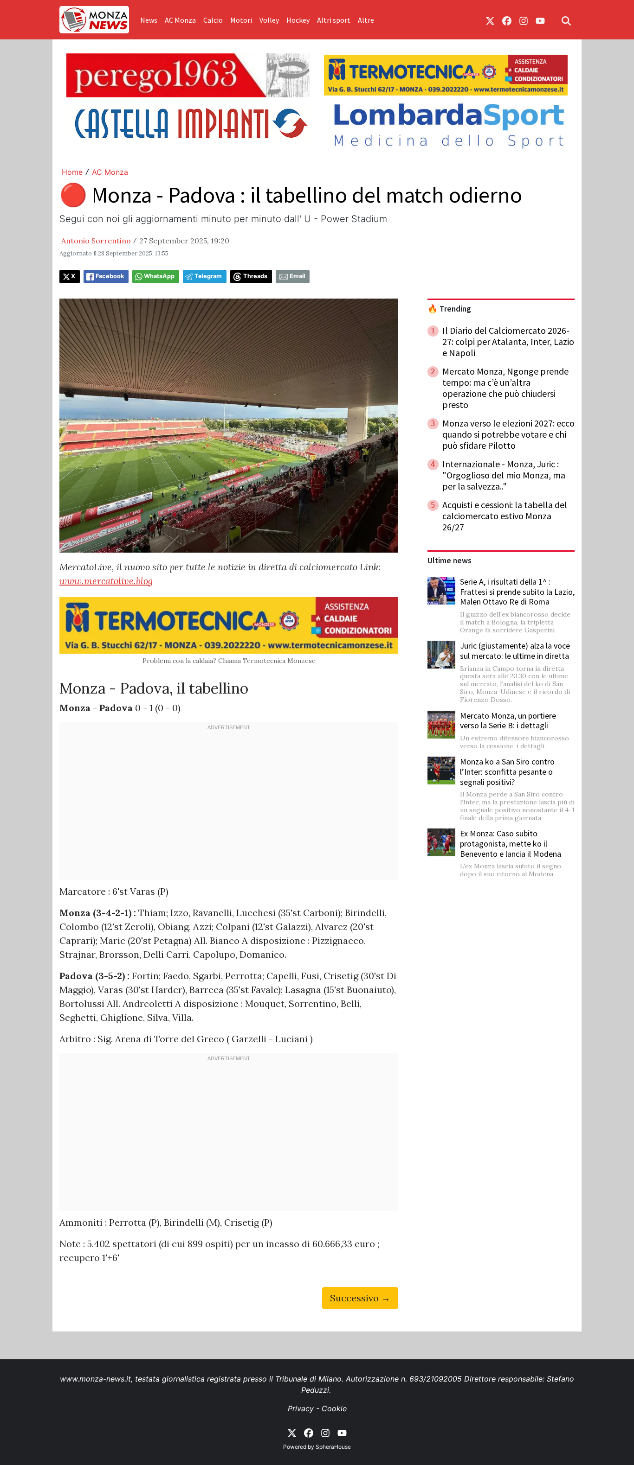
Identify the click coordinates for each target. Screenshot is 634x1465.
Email (297, 276)
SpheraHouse (333, 1446)
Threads (255, 276)
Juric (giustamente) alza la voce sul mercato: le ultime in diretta (515, 650)
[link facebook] (506, 20)
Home (72, 172)
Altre (366, 20)
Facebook (110, 276)
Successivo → (360, 1298)
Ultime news (449, 560)
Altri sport (333, 20)
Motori (241, 20)
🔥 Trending (449, 309)
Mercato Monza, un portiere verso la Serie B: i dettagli (508, 720)
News (148, 20)
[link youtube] (540, 20)
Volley (269, 20)
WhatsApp (159, 276)
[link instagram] (523, 20)
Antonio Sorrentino (96, 240)
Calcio (213, 20)
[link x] (490, 20)
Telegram (208, 276)
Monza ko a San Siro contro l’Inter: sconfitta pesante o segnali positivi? (507, 771)
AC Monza (180, 20)
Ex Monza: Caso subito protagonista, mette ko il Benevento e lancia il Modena (510, 843)
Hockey (298, 20)
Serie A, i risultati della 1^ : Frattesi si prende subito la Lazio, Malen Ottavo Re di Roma (517, 591)
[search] (566, 20)
